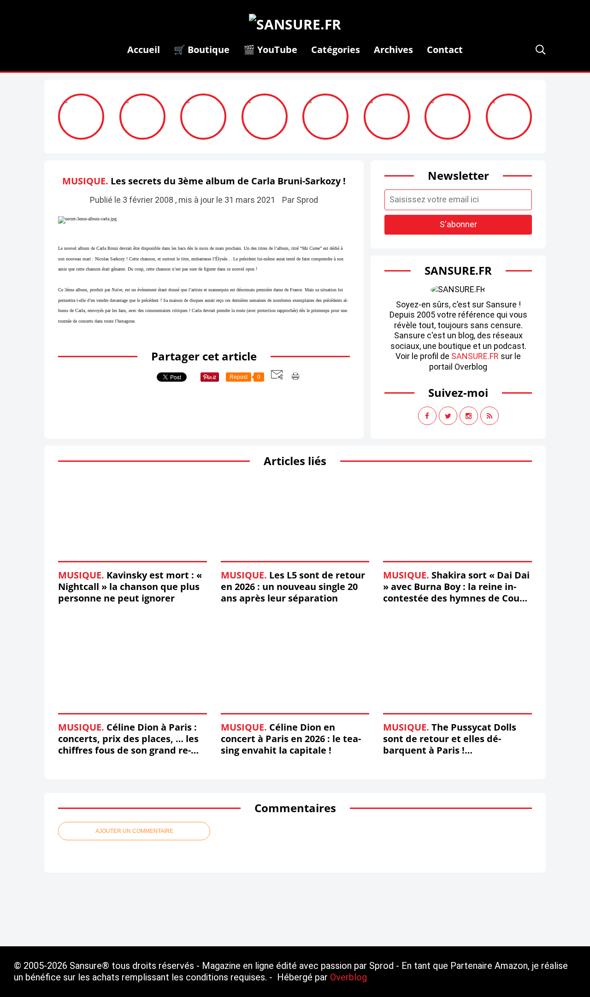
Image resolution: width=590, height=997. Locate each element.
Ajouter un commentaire (134, 831)
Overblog (348, 977)
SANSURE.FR (475, 356)
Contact (445, 49)
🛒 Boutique (202, 49)
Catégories (335, 49)
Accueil (143, 49)
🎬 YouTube (270, 49)
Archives (393, 49)
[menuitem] (143, 49)
